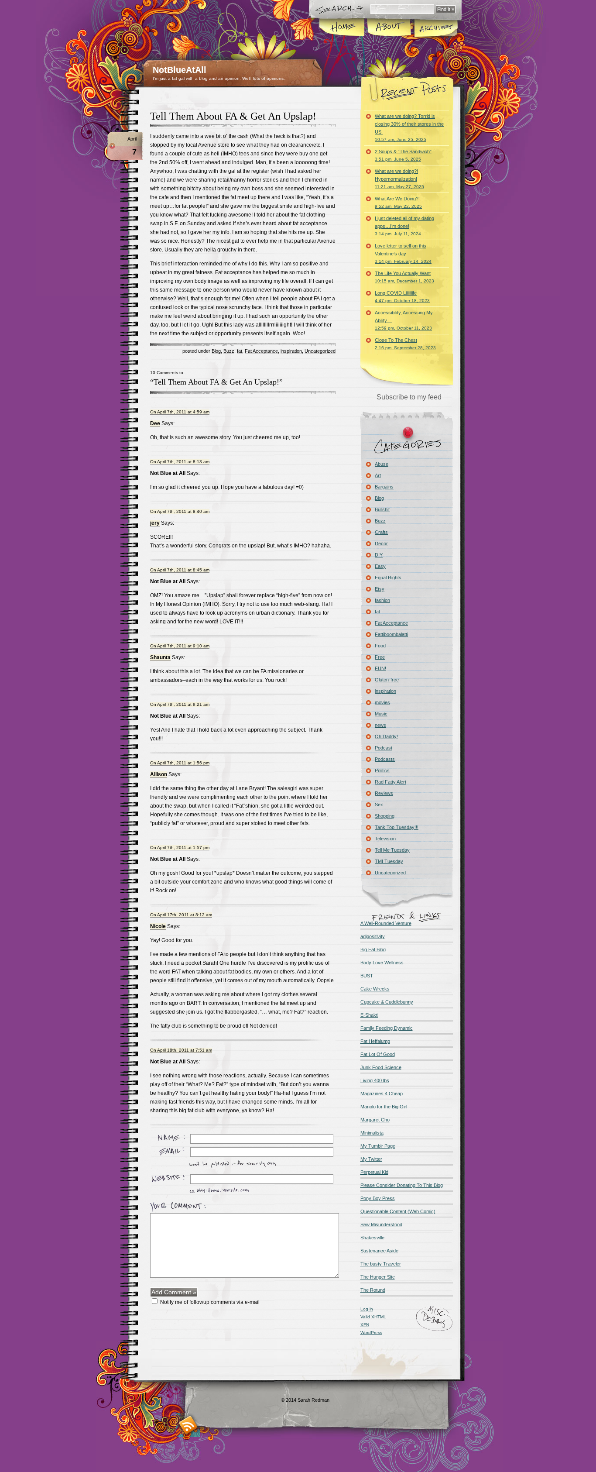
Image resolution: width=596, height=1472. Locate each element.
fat (239, 351)
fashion (382, 600)
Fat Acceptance (261, 351)
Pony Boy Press (377, 1198)
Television (385, 838)
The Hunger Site (377, 1276)
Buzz (228, 351)
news (380, 725)
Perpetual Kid (374, 1172)
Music (381, 713)
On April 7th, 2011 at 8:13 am (179, 461)
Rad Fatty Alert (390, 781)
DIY (379, 554)
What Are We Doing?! (398, 202)
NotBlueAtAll (179, 70)
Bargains (384, 486)
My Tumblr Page (377, 1146)
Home (342, 28)
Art (378, 475)
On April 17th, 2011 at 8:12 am (181, 914)
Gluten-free (387, 679)
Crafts (381, 532)
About (389, 28)
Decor (381, 543)
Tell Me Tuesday (392, 850)
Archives (435, 28)
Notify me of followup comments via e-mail (210, 1302)
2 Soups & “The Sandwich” (403, 155)
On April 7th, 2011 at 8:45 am (179, 569)
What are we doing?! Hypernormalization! (399, 179)
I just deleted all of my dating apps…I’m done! (404, 226)
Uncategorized (320, 351)
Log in (366, 1309)
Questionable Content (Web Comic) (397, 1211)
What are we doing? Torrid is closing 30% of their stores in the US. (409, 127)
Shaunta (160, 657)
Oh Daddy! (386, 736)
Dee (155, 423)
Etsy (379, 589)
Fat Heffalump (375, 1041)
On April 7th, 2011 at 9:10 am (179, 645)
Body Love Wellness (382, 962)
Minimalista (372, 1132)
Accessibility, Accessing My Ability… (404, 320)
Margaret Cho (375, 1119)
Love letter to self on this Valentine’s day (403, 253)
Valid (373, 1316)
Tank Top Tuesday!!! (396, 827)
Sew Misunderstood (381, 1224)
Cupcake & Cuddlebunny (386, 1001)
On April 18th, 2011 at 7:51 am (181, 1050)
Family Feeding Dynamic (386, 1028)
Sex (379, 804)
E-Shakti (369, 1015)
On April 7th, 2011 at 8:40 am (179, 511)
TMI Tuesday (389, 861)
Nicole (158, 926)
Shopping (384, 816)
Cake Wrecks (375, 988)
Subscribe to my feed (409, 397)
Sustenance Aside (379, 1250)
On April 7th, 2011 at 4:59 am (179, 411)
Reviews (384, 793)
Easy (380, 566)
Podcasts (385, 759)
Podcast (383, 747)
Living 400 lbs (374, 1080)
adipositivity (372, 936)
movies (382, 702)
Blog (216, 351)
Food (380, 645)
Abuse (381, 464)
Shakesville (372, 1237)
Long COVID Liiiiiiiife (402, 296)
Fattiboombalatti (391, 634)
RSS (188, 1425)
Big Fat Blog (373, 949)
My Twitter (371, 1159)
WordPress (371, 1332)
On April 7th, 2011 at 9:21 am (179, 704)
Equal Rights (388, 577)
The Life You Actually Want (404, 277)
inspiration (291, 351)
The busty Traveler (380, 1263)
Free (380, 657)
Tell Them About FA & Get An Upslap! (233, 116)
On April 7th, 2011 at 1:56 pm (179, 762)
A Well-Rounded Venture (385, 923)
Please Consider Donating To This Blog (401, 1185)
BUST (366, 975)
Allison (158, 774)
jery (155, 523)
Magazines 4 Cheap (381, 1093)
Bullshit (382, 509)
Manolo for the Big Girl (383, 1106)
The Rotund (372, 1290)
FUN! (380, 668)
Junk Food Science (380, 1067)
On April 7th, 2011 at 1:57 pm (179, 847)
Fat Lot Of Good (377, 1054)
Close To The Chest (405, 343)
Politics (382, 770)
